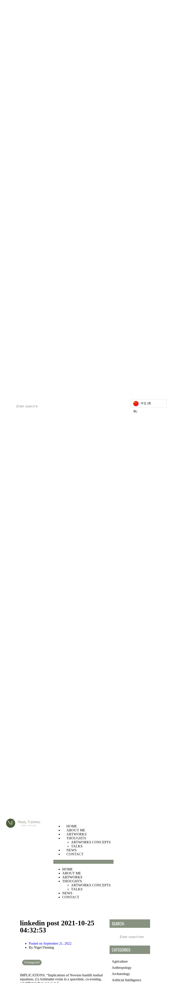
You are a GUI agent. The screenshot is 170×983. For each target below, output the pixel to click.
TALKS (77, 846)
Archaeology (121, 974)
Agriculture (120, 961)
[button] (83, 862)
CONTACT (74, 854)
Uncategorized (31, 962)
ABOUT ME (75, 830)
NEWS (71, 850)
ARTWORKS (76, 834)
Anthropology (121, 967)
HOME (71, 826)
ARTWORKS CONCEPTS (91, 842)
